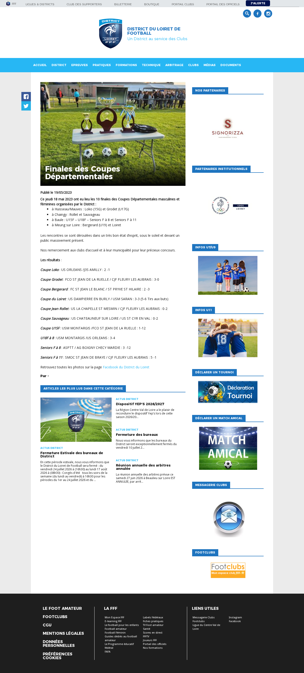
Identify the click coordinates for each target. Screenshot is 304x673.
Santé (146, 628)
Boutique (151, 4)
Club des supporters (84, 4)
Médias (210, 65)
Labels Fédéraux (153, 617)
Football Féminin (115, 632)
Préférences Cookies (57, 656)
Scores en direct (152, 632)
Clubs (193, 65)
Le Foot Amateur (62, 609)
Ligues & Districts (40, 4)
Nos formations (153, 647)
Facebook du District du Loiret (126, 367)
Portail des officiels (223, 4)
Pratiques (102, 65)
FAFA (107, 651)
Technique (151, 65)
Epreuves (79, 65)
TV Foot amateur (153, 625)
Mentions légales (63, 633)
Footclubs (55, 617)
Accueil (40, 65)
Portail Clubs (183, 4)
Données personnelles (59, 644)
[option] (227, 129)
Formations (126, 65)
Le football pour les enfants (122, 625)
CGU (47, 625)
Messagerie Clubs (204, 617)
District (59, 65)
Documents (230, 65)
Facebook (235, 621)
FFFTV (146, 636)
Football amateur (116, 628)
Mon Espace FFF (114, 617)
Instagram (235, 617)
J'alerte (258, 3)
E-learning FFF (113, 621)
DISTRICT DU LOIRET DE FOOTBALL (153, 31)
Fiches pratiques (153, 621)
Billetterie (123, 4)
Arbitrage (174, 65)
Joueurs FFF (150, 640)
